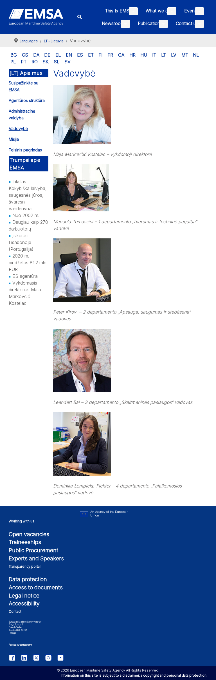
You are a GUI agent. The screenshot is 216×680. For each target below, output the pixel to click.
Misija (14, 139)
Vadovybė (18, 128)
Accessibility (24, 603)
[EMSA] (36, 17)
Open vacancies (29, 534)
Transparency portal (24, 566)
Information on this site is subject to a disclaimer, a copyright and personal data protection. (134, 675)
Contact (15, 611)
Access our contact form (20, 644)
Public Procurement (33, 550)
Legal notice (24, 595)
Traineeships (25, 542)
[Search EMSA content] (79, 17)
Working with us (21, 521)
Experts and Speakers (36, 558)
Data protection (28, 579)
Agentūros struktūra (27, 100)
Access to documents (36, 587)
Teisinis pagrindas (25, 149)
